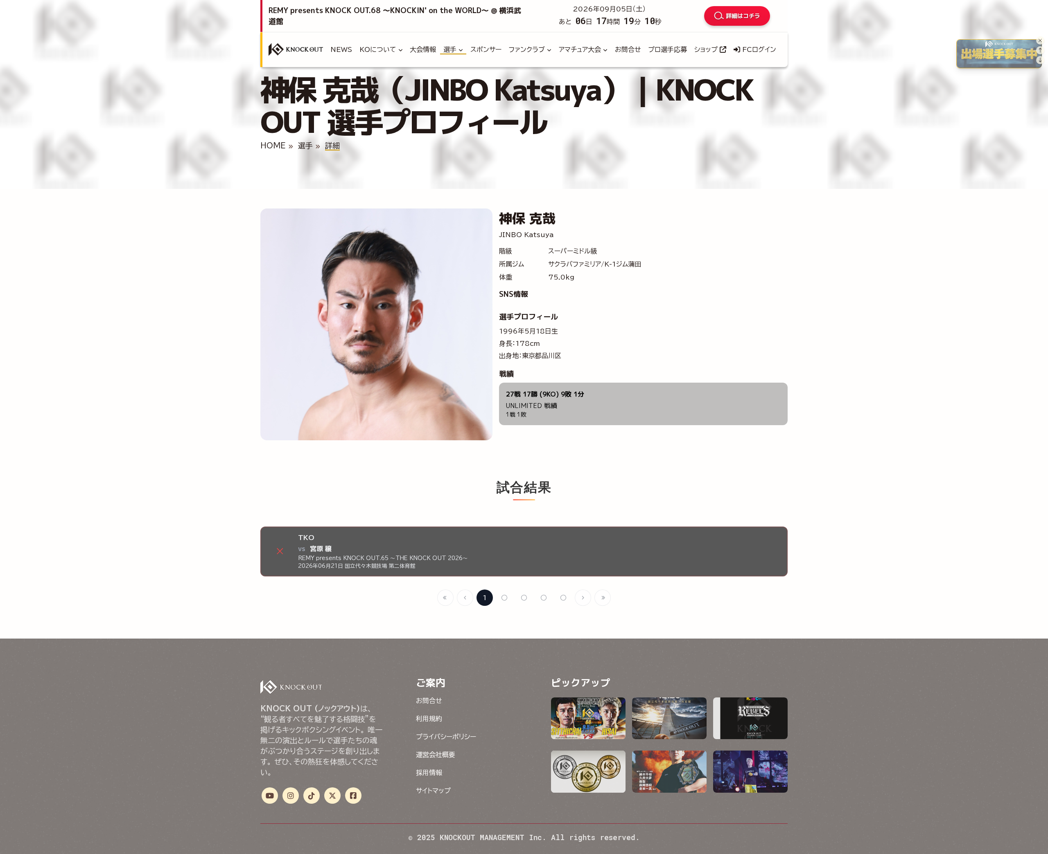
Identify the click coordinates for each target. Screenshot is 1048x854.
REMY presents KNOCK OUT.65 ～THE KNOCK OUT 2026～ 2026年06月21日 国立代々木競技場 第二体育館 (383, 562)
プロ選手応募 (667, 49)
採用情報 (429, 772)
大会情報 (423, 49)
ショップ (707, 49)
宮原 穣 (321, 548)
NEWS (341, 49)
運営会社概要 (435, 754)
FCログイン (758, 49)
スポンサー (485, 49)
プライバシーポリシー (446, 736)
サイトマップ (433, 790)
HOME (273, 145)
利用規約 (429, 718)
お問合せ (628, 49)
